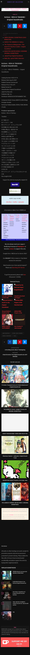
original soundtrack (6, 335)
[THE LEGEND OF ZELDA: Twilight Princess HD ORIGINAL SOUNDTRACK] (15, 398)
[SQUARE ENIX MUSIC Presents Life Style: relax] (15, 469)
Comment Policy (14, 509)
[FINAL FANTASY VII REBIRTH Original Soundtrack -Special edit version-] (7, 605)
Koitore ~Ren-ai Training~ (17, 333)
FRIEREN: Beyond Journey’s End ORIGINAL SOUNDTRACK (20, 572)
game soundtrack (6, 333)
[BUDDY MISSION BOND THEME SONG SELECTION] (15, 423)
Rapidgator (21, 246)
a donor (11, 249)
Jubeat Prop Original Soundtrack (13, 56)
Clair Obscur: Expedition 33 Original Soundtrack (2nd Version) (19, 593)
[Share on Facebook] (10, 26)
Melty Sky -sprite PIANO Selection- (14, 58)
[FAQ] (7, 615)
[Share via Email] (24, 26)
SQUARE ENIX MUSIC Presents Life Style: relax (15, 480)
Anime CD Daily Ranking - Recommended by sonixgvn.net (17, 239)
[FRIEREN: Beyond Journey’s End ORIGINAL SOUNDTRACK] (7, 575)
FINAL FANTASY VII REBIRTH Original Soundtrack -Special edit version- (20, 603)
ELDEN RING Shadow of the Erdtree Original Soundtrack (19, 582)
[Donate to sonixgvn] (15, 642)
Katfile (15, 202)
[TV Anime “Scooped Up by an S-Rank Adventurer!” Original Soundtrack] (15, 374)
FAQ (13, 612)
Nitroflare (9, 202)
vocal (15, 335)
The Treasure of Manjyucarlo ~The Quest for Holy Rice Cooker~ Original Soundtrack (14, 47)
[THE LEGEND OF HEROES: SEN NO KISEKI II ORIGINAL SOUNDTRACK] (15, 492)
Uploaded (21, 202)
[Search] (28, 2)
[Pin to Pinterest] (20, 26)
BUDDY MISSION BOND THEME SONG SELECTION (15, 433)
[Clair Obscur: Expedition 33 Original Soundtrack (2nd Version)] (7, 595)
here (24, 274)
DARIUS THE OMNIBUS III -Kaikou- (14, 42)
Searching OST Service (18, 267)
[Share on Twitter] (15, 26)
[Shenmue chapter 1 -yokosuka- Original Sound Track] (15, 445)
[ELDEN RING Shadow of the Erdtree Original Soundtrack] (7, 585)
